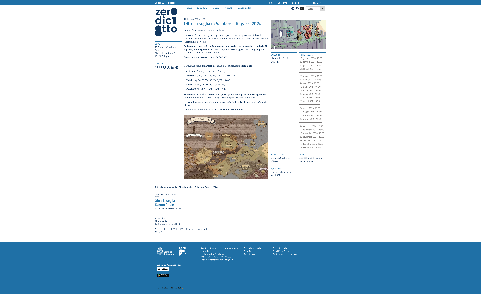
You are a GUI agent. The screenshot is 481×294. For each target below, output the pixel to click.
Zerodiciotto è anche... (253, 248)
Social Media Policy (281, 251)
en (318, 2)
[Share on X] (168, 67)
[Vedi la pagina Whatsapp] (297, 8)
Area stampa (249, 254)
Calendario (202, 7)
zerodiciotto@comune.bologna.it (219, 259)
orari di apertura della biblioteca (238, 97)
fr (322, 2)
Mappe (216, 7)
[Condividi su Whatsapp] (172, 67)
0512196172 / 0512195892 (220, 256)
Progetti (228, 7)
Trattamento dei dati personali (285, 254)
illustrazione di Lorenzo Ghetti (168, 221)
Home (270, 2)
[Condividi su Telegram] (176, 67)
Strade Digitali (244, 7)
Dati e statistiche (280, 248)
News (189, 7)
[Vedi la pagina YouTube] (302, 8)
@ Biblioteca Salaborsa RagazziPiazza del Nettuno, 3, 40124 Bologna (166, 52)
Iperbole (295, 2)
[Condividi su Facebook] (164, 67)
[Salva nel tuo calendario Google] (160, 67)
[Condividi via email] (156, 67)
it (314, 2)
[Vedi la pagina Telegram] (292, 8)
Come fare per (250, 251)
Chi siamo (282, 2)
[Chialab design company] (171, 285)
